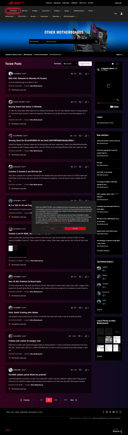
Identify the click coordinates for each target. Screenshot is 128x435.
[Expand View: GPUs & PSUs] (27, 16)
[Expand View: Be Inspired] (19, 11)
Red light (99, 163)
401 (41, 400)
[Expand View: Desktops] (61, 10)
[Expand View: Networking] (61, 16)
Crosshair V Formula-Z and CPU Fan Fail (25, 171)
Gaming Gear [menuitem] (44, 16)
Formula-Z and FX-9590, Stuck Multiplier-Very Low (30, 233)
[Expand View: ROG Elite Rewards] (76, 16)
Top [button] (9, 430)
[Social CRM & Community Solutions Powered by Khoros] (117, 431)
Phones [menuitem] (90, 11)
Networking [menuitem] (56, 16)
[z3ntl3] (102, 303)
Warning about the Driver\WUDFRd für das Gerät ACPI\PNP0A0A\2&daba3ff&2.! (41, 140)
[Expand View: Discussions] (51, 10)
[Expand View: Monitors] (37, 16)
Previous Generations (41, 54)
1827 (65, 400)
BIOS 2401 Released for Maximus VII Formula (28, 78)
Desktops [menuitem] (57, 11)
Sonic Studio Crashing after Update (23, 312)
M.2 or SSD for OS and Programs (22, 205)
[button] (100, 331)
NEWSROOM (24, 412)
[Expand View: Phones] (94, 10)
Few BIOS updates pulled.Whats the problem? (27, 374)
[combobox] (71, 41)
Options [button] (118, 54)
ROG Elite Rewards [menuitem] (69, 16)
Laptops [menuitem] (66, 11)
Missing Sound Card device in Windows (25, 106)
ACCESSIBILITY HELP (36, 412)
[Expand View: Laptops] (71, 10)
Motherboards (28, 54)
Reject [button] (53, 228)
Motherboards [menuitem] (10, 16)
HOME (17, 412)
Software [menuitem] (35, 11)
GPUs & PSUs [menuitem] (22, 16)
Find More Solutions (103, 251)
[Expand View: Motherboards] (15, 16)
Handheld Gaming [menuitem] (79, 11)
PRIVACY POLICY (87, 418)
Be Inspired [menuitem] (13, 10)
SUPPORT (90, 3)
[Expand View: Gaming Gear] (49, 16)
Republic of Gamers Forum (14, 54)
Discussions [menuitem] (45, 11)
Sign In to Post (85, 64)
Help (115, 13)
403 (56, 400)
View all (99, 310)
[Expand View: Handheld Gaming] (85, 10)
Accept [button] (75, 228)
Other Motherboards (36, 86)
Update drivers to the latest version (107, 231)
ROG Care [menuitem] (24, 11)
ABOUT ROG (10, 412)
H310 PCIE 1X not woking (104, 172)
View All (99, 356)
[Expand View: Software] (39, 10)
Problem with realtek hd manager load (24, 341)
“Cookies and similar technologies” (60, 223)
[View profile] (11, 74)
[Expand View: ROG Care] (29, 10)
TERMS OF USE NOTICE (76, 418)
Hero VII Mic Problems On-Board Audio (25, 281)
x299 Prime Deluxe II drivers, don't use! (108, 141)
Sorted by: (57, 64)
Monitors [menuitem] (33, 16)
